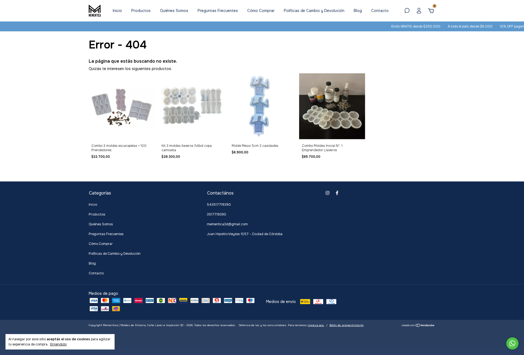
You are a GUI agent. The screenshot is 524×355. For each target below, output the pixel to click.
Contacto (380, 10)
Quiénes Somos (174, 10)
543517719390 (219, 204)
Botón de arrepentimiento (346, 325)
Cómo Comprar (261, 10)
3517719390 (216, 214)
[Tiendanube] (418, 325)
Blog (358, 10)
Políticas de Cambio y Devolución (314, 10)
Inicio (117, 10)
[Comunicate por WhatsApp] (512, 343)
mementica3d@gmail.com (227, 224)
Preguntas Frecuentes (218, 10)
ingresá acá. (316, 325)
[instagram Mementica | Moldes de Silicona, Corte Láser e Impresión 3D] (327, 193)
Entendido (58, 344)
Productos (141, 10)
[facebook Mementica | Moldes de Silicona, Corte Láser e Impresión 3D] (337, 193)
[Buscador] (407, 11)
